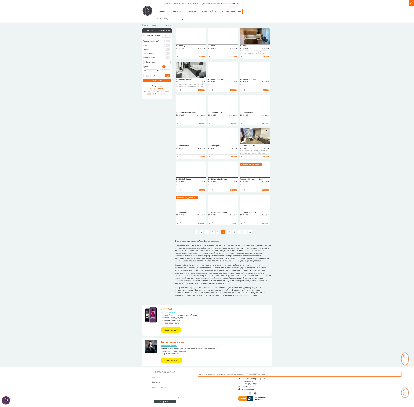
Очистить (157, 80)
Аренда (161, 11)
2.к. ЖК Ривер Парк (248, 79)
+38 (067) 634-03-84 (249, 384)
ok (167, 75)
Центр (152, 88)
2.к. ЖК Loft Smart (183, 179)
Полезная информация (191, 4)
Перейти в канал (172, 360)
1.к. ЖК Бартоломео (184, 46)
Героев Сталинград (152, 91)
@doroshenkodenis (169, 346)
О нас (166, 4)
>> (250, 232)
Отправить (165, 401)
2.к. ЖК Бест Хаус (215, 112)
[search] (181, 18)
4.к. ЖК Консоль (214, 46)
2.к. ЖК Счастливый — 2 (186, 112)
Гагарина (150, 94)
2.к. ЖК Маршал (246, 112)
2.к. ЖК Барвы (214, 146)
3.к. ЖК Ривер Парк (248, 212)
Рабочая (165, 91)
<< (196, 232)
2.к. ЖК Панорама (215, 79)
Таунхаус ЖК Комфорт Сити (251, 179)
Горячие (191, 11)
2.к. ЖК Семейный (247, 46)
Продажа (176, 11)
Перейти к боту (171, 330)
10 (229, 232)
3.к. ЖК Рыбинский (184, 79)
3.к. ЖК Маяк (181, 212)
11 (234, 232)
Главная (159, 4)
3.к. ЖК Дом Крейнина (217, 179)
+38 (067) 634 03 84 (231, 4)
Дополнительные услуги (212, 4)
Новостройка (160, 94)
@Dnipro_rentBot (168, 312)
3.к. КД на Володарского (218, 212)
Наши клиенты (175, 4)
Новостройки (209, 11)
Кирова (160, 88)
